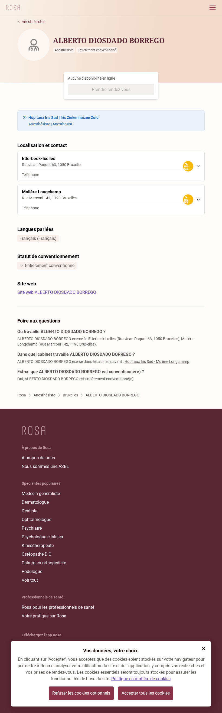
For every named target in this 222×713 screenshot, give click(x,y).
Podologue (32, 571)
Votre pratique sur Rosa (44, 615)
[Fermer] (203, 648)
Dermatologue (35, 502)
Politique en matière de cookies (141, 678)
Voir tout (30, 580)
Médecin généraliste (41, 493)
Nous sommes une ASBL (45, 466)
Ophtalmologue (36, 519)
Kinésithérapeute (38, 545)
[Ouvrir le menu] (212, 7)
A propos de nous (38, 457)
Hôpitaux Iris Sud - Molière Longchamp (157, 361)
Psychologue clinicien (42, 536)
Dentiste (29, 510)
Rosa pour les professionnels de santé (58, 607)
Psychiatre (32, 528)
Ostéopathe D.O (36, 554)
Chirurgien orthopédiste (44, 562)
